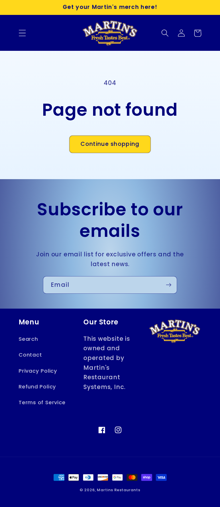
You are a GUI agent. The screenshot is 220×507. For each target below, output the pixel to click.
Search (28, 338)
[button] (22, 33)
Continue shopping (109, 144)
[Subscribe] (168, 285)
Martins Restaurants (118, 490)
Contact (30, 354)
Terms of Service (42, 402)
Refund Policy (37, 386)
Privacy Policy (38, 370)
